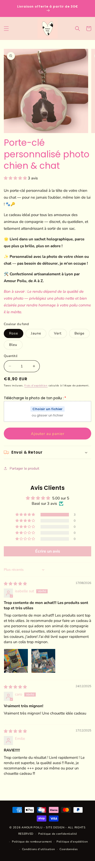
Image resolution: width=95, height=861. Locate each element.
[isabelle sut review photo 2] (43, 661)
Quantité (10, 356)
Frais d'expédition (36, 385)
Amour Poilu (32, 827)
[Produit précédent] (9, 8)
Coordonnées (69, 849)
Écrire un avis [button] (47, 551)
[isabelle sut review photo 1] (16, 661)
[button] (6, 28)
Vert (58, 333)
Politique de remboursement (32, 842)
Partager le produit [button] (24, 468)
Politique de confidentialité (57, 834)
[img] (15, 583)
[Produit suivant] (85, 8)
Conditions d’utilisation (38, 849)
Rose (13, 333)
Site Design (55, 827)
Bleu (13, 344)
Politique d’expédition (72, 842)
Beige (79, 333)
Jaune (36, 333)
